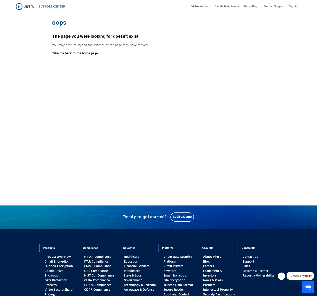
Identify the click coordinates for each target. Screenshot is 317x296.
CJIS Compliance (96, 271)
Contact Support (274, 6)
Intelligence (132, 271)
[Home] (40, 6)
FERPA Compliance (97, 285)
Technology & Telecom (140, 285)
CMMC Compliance (97, 266)
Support (248, 261)
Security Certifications (219, 294)
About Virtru (212, 256)
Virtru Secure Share (58, 289)
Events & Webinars (227, 6)
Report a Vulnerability (259, 275)
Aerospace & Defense (139, 289)
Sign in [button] (293, 6)
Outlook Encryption (59, 266)
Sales (246, 266)
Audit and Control (176, 294)
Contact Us (250, 256)
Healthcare (131, 256)
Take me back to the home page (75, 53)
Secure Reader (173, 289)
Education (131, 261)
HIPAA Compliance (97, 256)
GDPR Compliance (97, 289)
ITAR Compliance (96, 261)
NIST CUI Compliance (99, 275)
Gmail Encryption (57, 261)
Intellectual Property (218, 289)
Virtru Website (200, 6)
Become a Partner (255, 271)
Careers (208, 266)
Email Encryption (175, 275)
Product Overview (58, 256)
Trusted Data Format (178, 285)
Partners (209, 285)
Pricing (50, 294)
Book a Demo (182, 216)
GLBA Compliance (97, 280)
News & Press (213, 280)
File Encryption (174, 280)
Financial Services (137, 266)
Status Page (250, 6)
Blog (206, 261)
